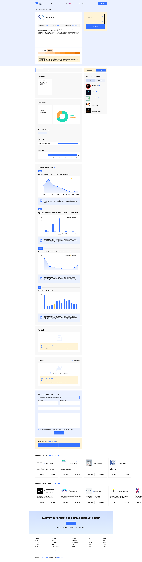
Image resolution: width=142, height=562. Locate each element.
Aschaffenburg (94, 111)
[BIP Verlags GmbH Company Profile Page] (64, 463)
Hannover (47, 492)
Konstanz (47, 18)
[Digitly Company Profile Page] (64, 491)
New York (120, 491)
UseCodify (94, 91)
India (76, 491)
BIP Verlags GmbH (73, 461)
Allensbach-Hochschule (122, 461)
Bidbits (94, 110)
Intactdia (119, 490)
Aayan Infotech (95, 97)
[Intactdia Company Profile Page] (113, 491)
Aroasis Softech (96, 490)
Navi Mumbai (72, 491)
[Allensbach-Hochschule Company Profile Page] (113, 463)
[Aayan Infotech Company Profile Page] (88, 98)
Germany (51, 18)
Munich (93, 86)
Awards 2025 (77, 3)
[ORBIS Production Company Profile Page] (88, 86)
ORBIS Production (96, 85)
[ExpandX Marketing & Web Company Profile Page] (138, 491)
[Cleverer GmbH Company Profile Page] (89, 463)
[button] (107, 467)
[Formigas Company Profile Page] (40, 463)
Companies (53, 3)
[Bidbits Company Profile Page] (88, 110)
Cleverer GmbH (96, 461)
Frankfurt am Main (95, 99)
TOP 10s (68, 3)
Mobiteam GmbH (59, 557)
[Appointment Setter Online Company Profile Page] (88, 104)
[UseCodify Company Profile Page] (88, 92)
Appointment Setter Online (98, 103)
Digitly (70, 490)
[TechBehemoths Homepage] (39, 3)
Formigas (46, 461)
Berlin (93, 93)
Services (61, 3)
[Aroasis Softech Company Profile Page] (89, 491)
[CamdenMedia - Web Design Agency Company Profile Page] (40, 491)
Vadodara (96, 491)
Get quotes (84, 3)
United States (125, 491)
